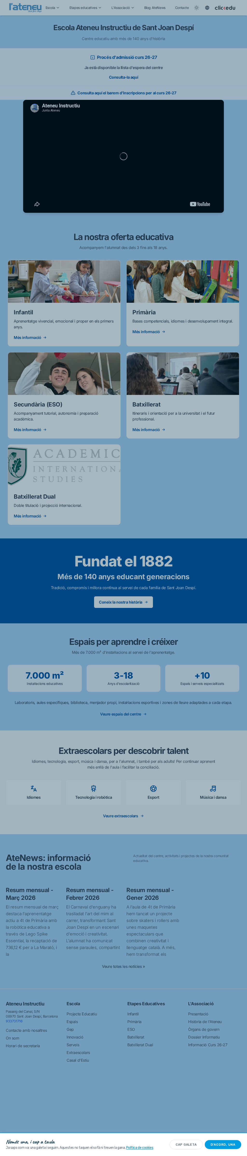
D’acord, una (223, 1144)
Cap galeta (186, 1144)
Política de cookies (139, 1148)
